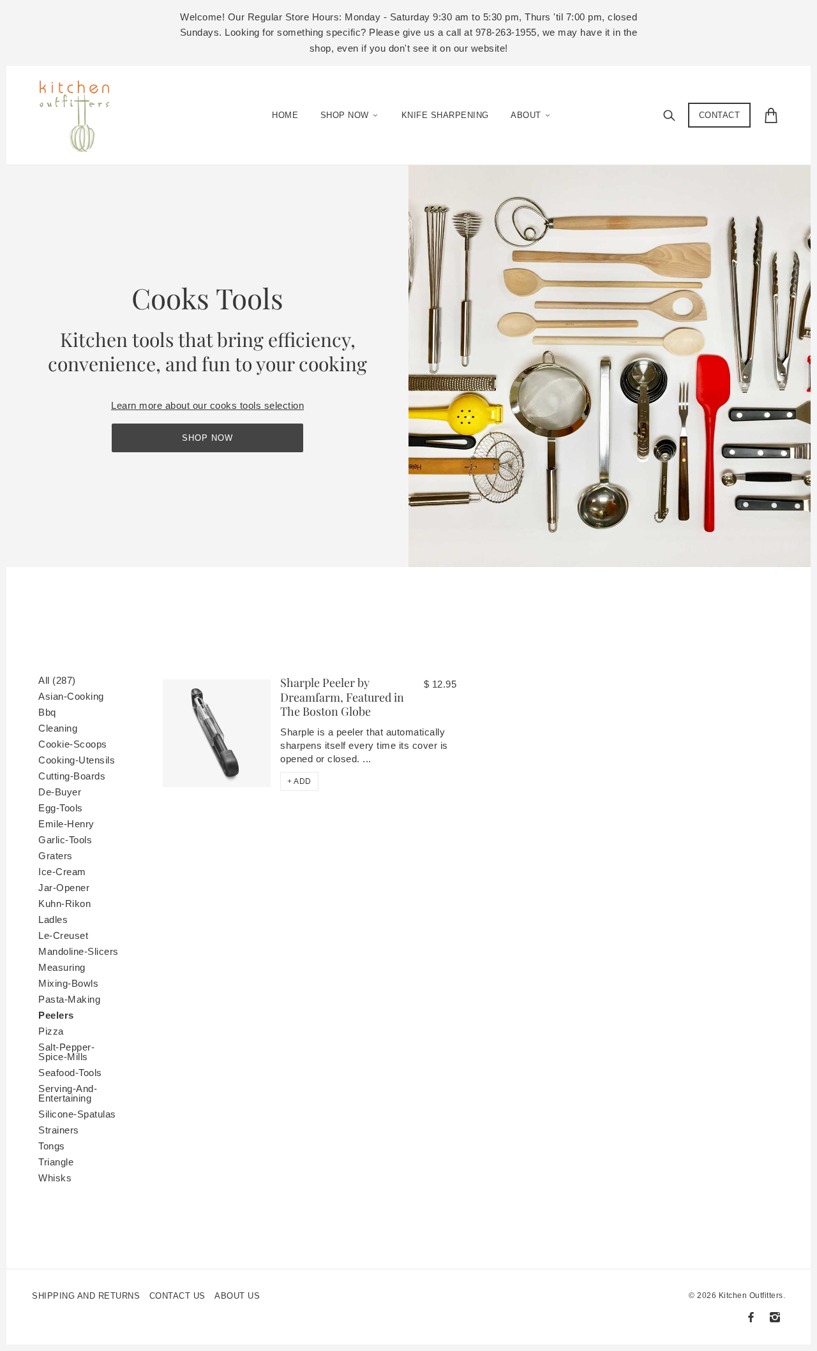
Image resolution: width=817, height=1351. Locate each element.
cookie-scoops (72, 744)
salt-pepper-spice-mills (66, 1051)
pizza (51, 1031)
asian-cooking (71, 696)
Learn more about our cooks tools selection (207, 405)
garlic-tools (65, 840)
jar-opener (63, 887)
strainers (58, 1130)
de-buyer (59, 792)
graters (55, 855)
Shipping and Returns (86, 1296)
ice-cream (62, 871)
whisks (54, 1178)
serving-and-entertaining (67, 1093)
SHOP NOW (207, 438)
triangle (55, 1162)
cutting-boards (71, 776)
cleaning (57, 728)
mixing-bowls (68, 983)
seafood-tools (70, 1072)
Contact (719, 115)
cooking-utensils (76, 760)
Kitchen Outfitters (751, 1295)
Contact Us (177, 1296)
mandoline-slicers (78, 951)
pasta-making (69, 999)
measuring (62, 967)
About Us (237, 1296)
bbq (47, 712)
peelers (56, 1015)
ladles (53, 919)
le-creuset (63, 935)
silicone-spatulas (77, 1114)
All (57, 680)
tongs (51, 1146)
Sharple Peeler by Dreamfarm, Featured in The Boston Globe (342, 697)
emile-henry (66, 824)
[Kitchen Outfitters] (80, 112)
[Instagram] (774, 1317)
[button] (299, 781)
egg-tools (60, 808)
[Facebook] (751, 1317)
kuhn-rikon (64, 903)
